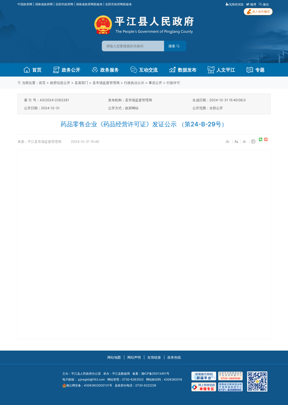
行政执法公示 (134, 83)
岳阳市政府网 (64, 4)
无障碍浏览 (236, 4)
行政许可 (173, 83)
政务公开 (71, 70)
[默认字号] (236, 142)
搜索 (172, 46)
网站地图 (114, 357)
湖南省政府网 (44, 4)
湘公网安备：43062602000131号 (89, 385)
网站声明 (134, 357)
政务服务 (109, 70)
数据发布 (187, 70)
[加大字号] (228, 142)
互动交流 (148, 70)
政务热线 (174, 357)
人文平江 (226, 70)
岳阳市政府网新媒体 (118, 4)
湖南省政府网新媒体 (89, 4)
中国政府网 (24, 4)
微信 (266, 4)
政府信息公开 (60, 83)
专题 (260, 70)
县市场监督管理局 (106, 83)
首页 (37, 70)
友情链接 (154, 357)
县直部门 (81, 83)
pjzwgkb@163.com (91, 379)
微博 (253, 4)
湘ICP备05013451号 (155, 373)
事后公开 (155, 83)
